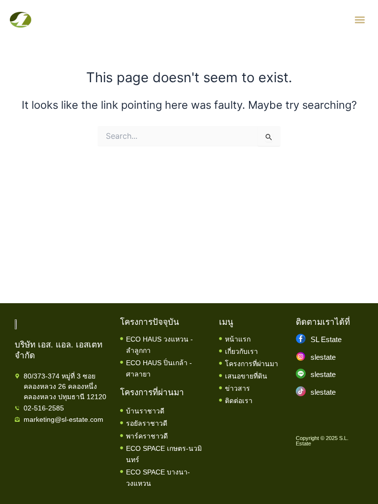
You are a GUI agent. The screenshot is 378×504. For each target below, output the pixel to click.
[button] (360, 20)
